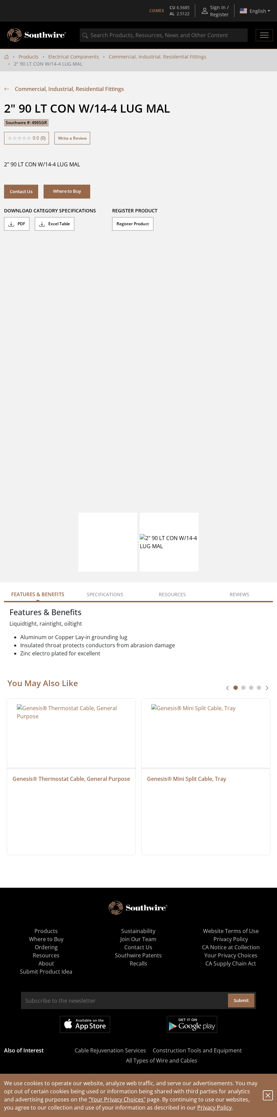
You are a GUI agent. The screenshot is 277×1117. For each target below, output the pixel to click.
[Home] (6, 56)
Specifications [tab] (105, 594)
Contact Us (21, 191)
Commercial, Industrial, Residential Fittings (157, 56)
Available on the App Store (85, 1024)
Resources (46, 955)
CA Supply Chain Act (230, 963)
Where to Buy (46, 939)
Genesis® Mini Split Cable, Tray (186, 779)
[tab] (235, 687)
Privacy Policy (214, 1107)
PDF (21, 224)
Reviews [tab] (239, 594)
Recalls (138, 963)
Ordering (46, 947)
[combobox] (164, 35)
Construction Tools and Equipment (197, 1050)
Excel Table (58, 224)
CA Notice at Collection (231, 947)
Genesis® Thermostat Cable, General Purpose (71, 779)
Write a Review (72, 138)
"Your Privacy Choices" (117, 1099)
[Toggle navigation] (264, 35)
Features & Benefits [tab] (37, 594)
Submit (241, 1000)
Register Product (133, 224)
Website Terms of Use (231, 931)
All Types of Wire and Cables (161, 1060)
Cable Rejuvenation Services (110, 1050)
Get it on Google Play (192, 1024)
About (46, 963)
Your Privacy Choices (230, 955)
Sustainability (138, 931)
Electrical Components (73, 56)
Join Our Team (138, 939)
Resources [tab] (172, 594)
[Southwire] (37, 35)
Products (29, 56)
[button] (67, 191)
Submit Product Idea (46, 971)
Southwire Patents (138, 955)
